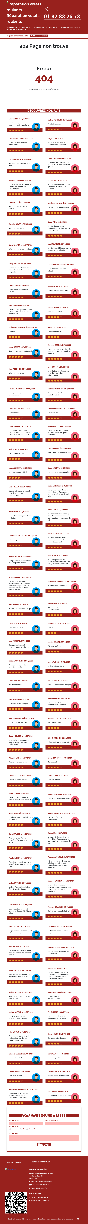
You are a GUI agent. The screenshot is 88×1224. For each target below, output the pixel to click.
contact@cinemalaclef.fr (44, 1181)
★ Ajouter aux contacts (39, 1200)
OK (78, 1219)
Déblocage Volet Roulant (17, 30)
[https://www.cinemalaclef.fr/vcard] (16, 1202)
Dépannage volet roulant (71, 27)
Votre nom (14, 1120)
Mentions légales (14, 1162)
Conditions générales (41, 1162)
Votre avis (13, 1134)
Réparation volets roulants (18, 27)
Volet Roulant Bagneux (38, 1197)
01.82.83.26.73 (44, 1185)
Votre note (14, 1126)
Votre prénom (51, 1120)
